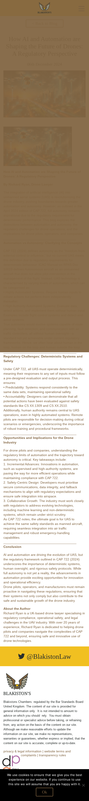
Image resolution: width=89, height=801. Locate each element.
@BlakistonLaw (48, 656)
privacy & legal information (22, 751)
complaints (28, 755)
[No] (83, 785)
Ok (44, 792)
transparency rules (52, 755)
